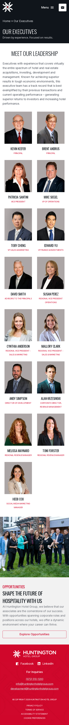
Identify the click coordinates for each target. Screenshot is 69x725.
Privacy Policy (35, 706)
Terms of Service (34, 710)
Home (6, 21)
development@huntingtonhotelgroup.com (34, 688)
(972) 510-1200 (34, 679)
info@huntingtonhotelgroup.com (34, 683)
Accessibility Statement (34, 714)
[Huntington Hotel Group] (8, 7)
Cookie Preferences (34, 718)
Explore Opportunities (34, 634)
